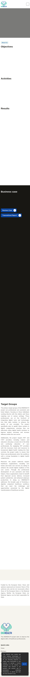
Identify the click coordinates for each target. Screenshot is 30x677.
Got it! (24, 664)
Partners (3, 651)
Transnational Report (9, 215)
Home (2, 648)
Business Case (7, 210)
